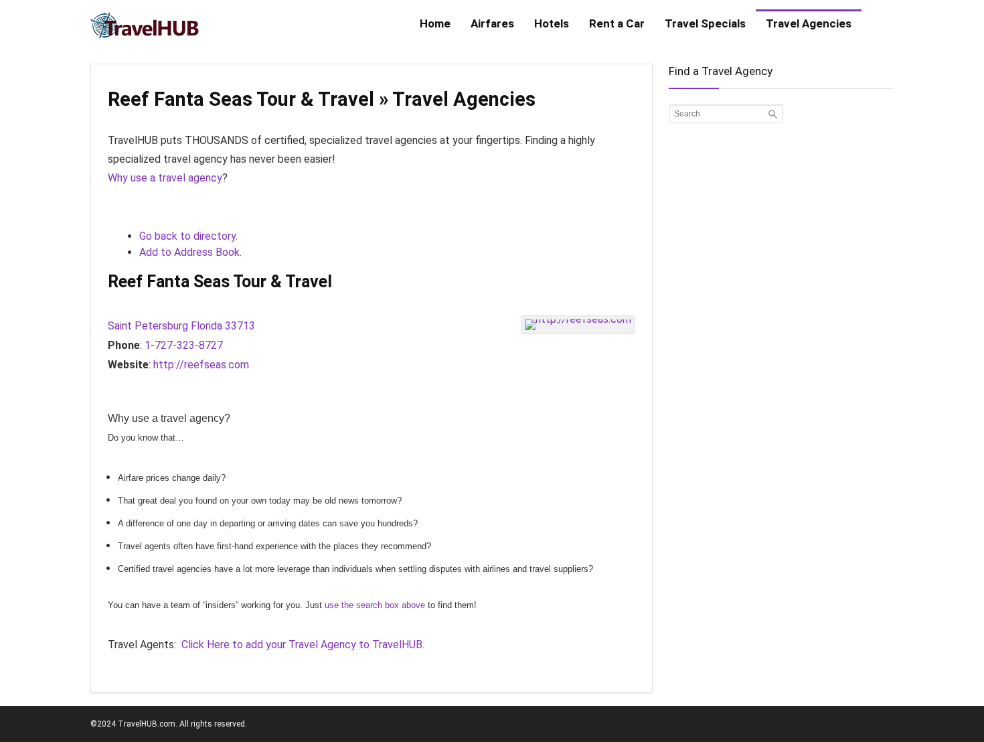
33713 (240, 325)
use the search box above (375, 605)
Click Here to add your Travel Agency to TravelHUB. (302, 644)
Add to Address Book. (190, 252)
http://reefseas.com (201, 364)
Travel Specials (705, 23)
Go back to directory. (188, 236)
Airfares (492, 23)
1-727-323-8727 (184, 345)
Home (435, 23)
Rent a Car (617, 23)
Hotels (551, 23)
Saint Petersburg (148, 325)
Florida (206, 325)
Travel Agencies (808, 23)
